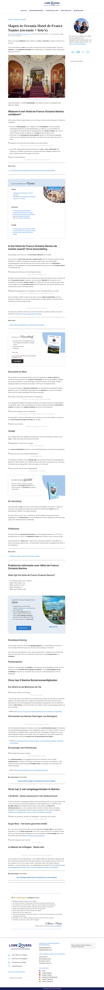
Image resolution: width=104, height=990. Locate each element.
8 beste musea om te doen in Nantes (23, 212)
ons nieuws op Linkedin (19, 962)
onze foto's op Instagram (19, 958)
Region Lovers (26, 34)
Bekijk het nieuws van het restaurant (34, 835)
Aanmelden (17, 361)
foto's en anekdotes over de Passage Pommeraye (32, 770)
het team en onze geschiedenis (80, 43)
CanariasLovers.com (45, 963)
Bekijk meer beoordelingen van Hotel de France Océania (27, 325)
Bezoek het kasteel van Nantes (21, 216)
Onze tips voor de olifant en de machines (24, 214)
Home (10, 19)
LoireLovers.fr (43, 957)
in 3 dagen (22, 198)
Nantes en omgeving (19, 19)
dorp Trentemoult (25, 218)
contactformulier (17, 966)
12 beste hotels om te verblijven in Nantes (24, 228)
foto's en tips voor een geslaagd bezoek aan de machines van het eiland (39, 711)
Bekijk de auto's (23, 628)
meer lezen (24, 35)
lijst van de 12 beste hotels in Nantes (30, 314)
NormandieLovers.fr (45, 959)
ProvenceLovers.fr (44, 961)
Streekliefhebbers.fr (45, 948)
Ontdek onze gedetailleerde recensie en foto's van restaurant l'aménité (30, 812)
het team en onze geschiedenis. (53, 926)
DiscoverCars (21, 608)
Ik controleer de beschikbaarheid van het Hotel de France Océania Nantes (32, 170)
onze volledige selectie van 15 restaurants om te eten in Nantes (36, 877)
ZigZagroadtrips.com (45, 950)
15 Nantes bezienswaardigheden (22, 210)
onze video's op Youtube (19, 955)
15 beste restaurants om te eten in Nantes (24, 230)
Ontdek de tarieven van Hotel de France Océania (25, 556)
